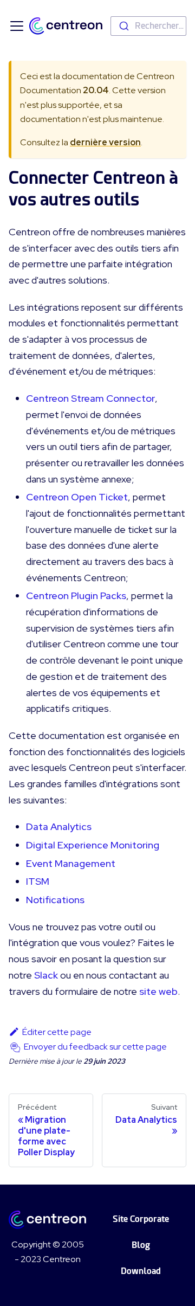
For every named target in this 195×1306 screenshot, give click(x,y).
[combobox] (148, 26)
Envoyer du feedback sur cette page (95, 1046)
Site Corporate (141, 1219)
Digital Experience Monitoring (92, 845)
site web (158, 991)
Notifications (55, 899)
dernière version (105, 142)
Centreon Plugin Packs (76, 595)
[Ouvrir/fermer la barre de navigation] (17, 26)
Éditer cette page (57, 1032)
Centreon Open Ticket (77, 497)
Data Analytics (59, 826)
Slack (46, 975)
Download (141, 1271)
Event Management (70, 863)
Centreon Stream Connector (90, 398)
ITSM (37, 881)
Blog (141, 1245)
